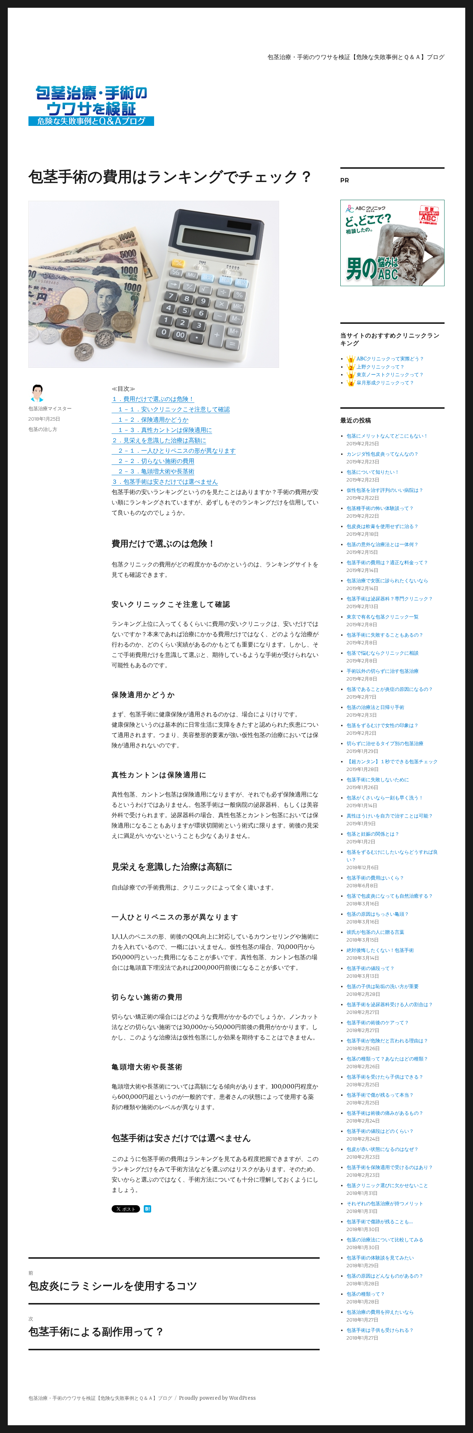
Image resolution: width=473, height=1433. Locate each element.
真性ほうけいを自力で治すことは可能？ (390, 816)
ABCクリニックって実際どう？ (389, 359)
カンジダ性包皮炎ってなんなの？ (383, 454)
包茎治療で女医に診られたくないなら (387, 580)
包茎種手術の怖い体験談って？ (380, 508)
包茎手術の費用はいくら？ (375, 878)
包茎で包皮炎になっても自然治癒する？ (390, 896)
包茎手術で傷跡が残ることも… (380, 1221)
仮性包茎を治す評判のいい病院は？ (385, 490)
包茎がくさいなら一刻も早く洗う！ (385, 798)
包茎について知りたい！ (373, 472)
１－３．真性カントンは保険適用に (162, 429)
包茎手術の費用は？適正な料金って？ (387, 562)
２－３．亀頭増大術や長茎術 (153, 471)
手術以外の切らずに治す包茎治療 (383, 671)
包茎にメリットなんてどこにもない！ (387, 436)
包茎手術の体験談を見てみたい (380, 1258)
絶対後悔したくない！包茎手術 (380, 950)
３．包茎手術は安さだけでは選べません (165, 481)
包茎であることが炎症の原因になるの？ (390, 689)
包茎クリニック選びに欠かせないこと (387, 1185)
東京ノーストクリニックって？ (389, 374)
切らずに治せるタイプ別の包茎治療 (385, 743)
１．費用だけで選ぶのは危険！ (153, 398)
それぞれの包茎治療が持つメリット (385, 1203)
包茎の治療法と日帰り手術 (375, 707)
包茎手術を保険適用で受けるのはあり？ (390, 1167)
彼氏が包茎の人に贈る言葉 (375, 932)
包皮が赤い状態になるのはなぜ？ (383, 1149)
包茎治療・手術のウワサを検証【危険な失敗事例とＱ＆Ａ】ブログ (356, 57)
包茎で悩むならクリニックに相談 (383, 653)
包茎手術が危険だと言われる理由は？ (387, 1041)
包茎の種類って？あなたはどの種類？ (387, 1059)
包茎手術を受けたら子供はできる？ (385, 1077)
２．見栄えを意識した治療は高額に (159, 440)
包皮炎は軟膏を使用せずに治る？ (383, 526)
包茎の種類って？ (366, 1294)
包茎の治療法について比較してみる (385, 1240)
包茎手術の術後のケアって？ (378, 1022)
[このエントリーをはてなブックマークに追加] (147, 1209)
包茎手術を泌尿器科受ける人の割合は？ (390, 1004)
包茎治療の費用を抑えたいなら (380, 1312)
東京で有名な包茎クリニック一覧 (383, 617)
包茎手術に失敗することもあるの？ (385, 635)
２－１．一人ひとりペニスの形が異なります (174, 450)
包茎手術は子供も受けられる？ (380, 1330)
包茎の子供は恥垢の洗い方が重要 (383, 986)
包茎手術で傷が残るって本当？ (380, 1095)
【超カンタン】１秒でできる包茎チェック (392, 761)
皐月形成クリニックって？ (384, 383)
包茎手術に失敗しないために (378, 780)
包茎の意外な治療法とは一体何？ (383, 544)
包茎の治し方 (42, 429)
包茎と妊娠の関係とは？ (373, 834)
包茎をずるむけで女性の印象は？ (383, 725)
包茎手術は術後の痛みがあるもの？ (385, 1113)
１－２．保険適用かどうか (150, 419)
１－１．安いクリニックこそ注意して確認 (171, 409)
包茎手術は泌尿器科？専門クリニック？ (390, 599)
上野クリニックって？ (380, 367)
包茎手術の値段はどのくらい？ (380, 1131)
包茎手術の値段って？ (371, 968)
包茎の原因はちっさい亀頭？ (378, 914)
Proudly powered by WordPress (217, 1398)
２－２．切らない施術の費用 (153, 460)
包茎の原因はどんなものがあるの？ (385, 1276)
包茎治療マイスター (50, 408)
